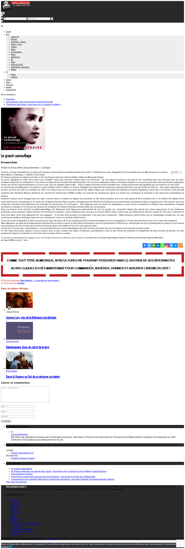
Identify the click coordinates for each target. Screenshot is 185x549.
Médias (13, 69)
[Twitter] (149, 245)
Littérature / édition (18, 42)
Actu (7, 34)
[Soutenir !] (92, 264)
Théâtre (14, 47)
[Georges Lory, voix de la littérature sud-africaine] (19, 309)
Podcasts (14, 77)
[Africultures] (15, 10)
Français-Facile (11, 90)
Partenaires (17, 526)
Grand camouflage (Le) (22, 453)
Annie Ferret (12, 341)
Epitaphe (21, 283)
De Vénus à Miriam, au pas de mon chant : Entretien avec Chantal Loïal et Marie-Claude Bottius (58, 471)
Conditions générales (21, 528)
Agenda (8, 87)
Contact (15, 534)
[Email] (153, 245)
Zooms (8, 79)
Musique (14, 39)
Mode (13, 62)
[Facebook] (145, 245)
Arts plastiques (16, 52)
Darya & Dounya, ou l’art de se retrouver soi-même (33, 376)
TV (7, 72)
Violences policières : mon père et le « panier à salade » (33, 104)
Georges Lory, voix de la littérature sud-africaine (31, 317)
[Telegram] (171, 245)
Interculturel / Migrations (20, 67)
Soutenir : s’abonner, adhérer (25, 523)
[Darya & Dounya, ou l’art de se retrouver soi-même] (19, 368)
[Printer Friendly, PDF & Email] (176, 174)
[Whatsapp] (162, 245)
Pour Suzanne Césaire (22, 474)
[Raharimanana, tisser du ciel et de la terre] (19, 338)
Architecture (15, 57)
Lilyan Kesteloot (19, 434)
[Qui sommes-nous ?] (2, 21)
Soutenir (10, 99)
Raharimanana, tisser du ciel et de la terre (27, 347)
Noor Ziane (11, 371)
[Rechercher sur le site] (3, 13)
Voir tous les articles (16, 481)
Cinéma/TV (15, 37)
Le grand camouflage (21, 468)
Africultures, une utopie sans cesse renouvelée (29, 101)
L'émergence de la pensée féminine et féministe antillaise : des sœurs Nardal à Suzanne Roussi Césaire (62, 479)
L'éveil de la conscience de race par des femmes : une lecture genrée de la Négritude (53, 476)
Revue (8, 82)
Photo (13, 54)
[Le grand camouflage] (23, 149)
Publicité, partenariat (22, 531)
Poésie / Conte (16, 44)
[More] (181, 245)
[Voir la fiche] (12, 431)
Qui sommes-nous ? (16, 486)
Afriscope (9, 85)
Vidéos (13, 74)
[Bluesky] (175, 245)
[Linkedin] (158, 245)
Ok (10, 546)
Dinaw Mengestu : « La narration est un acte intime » (40, 280)
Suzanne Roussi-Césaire (23, 458)
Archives (49, 538)
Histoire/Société (17, 64)
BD (12, 59)
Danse (13, 49)
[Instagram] (167, 245)
